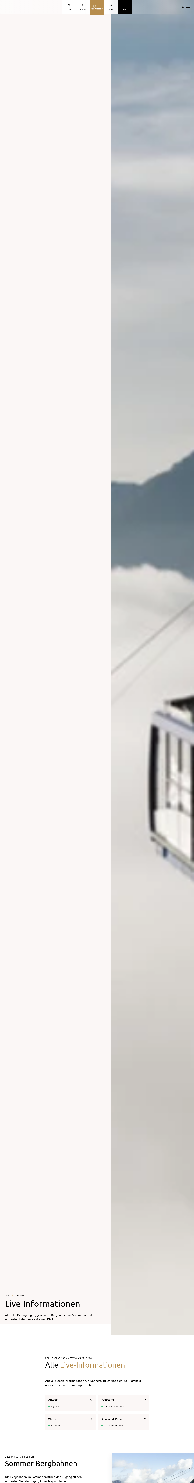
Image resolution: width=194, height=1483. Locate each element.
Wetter (53, 1419)
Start (7, 1295)
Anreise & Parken (112, 1419)
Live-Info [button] (111, 9)
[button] (125, 7)
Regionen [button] (83, 9)
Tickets (124, 9)
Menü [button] (69, 9)
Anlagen (53, 1399)
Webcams (107, 1399)
